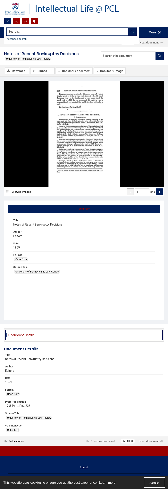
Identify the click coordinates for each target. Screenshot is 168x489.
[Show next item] (159, 191)
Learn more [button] (107, 482)
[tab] (84, 209)
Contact (84, 467)
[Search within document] (160, 56)
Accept (154, 482)
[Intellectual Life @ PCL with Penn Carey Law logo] (65, 9)
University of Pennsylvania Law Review (28, 58)
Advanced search (17, 39)
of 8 (152, 191)
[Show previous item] (130, 191)
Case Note (21, 259)
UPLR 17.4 (13, 430)
